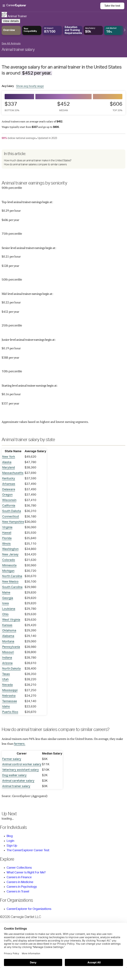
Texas (6, 674)
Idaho (6, 706)
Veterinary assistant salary (20, 769)
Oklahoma (9, 630)
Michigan (8, 570)
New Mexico (10, 581)
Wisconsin (9, 500)
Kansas (7, 625)
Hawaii (6, 532)
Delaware (8, 489)
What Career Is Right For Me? (26, 872)
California (8, 505)
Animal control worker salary (21, 764)
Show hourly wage (30, 86)
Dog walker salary (14, 775)
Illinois (6, 543)
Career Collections (19, 867)
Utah (5, 679)
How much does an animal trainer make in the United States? (37, 160)
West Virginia (11, 619)
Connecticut (10, 516)
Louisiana (8, 608)
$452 (63, 106)
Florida (7, 538)
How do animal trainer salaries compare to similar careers (35, 164)
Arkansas (8, 484)
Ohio (5, 614)
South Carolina (12, 587)
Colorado (8, 560)
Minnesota (9, 565)
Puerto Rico (10, 712)
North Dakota (11, 668)
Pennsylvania (11, 646)
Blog (10, 836)
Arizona (7, 663)
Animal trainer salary (18, 50)
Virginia (7, 527)
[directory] (63, 159)
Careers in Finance (19, 877)
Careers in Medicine (20, 882)
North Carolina (12, 576)
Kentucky (8, 478)
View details (11, 21)
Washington (10, 549)
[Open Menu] (51, 5)
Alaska (6, 462)
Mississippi (10, 690)
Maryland (8, 467)
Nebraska (9, 695)
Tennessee (9, 701)
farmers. (19, 743)
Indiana (7, 657)
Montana (8, 641)
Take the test (112, 5)
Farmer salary (11, 759)
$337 (12, 106)
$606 (116, 106)
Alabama (8, 636)
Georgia (7, 598)
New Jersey (10, 554)
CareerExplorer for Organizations (29, 909)
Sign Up (12, 845)
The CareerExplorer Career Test (28, 850)
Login (10, 840)
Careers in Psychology (22, 886)
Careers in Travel (18, 891)
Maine (6, 592)
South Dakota (11, 511)
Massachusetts (12, 473)
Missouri (8, 652)
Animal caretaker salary (18, 780)
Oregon (7, 494)
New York (8, 456)
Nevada (7, 684)
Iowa (5, 603)
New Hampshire (13, 521)
